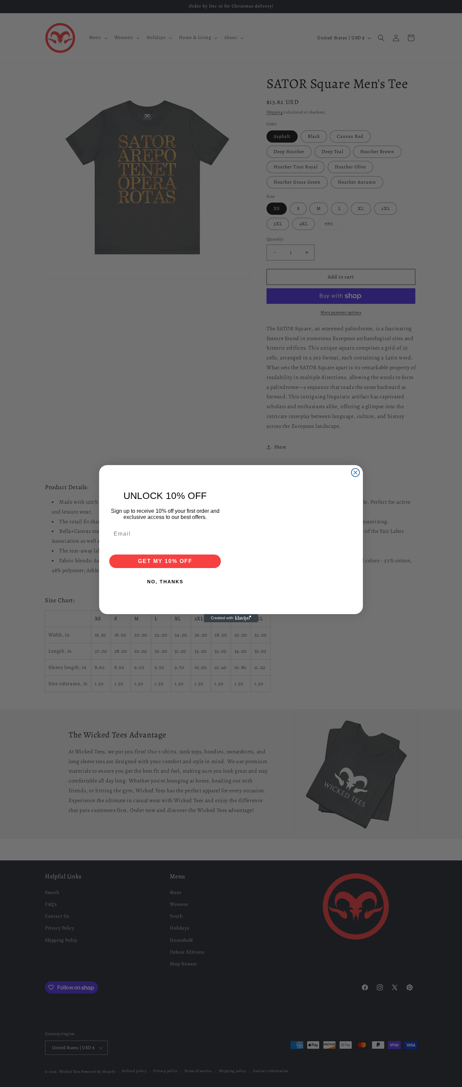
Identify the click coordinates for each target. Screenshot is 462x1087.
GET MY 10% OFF (165, 561)
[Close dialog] (355, 472)
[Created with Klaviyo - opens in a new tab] (231, 618)
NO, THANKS (165, 581)
